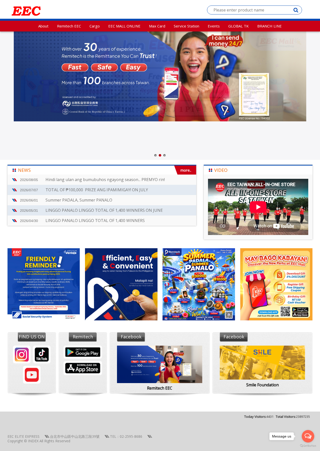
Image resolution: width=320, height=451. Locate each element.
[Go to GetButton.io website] (308, 446)
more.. (185, 170)
